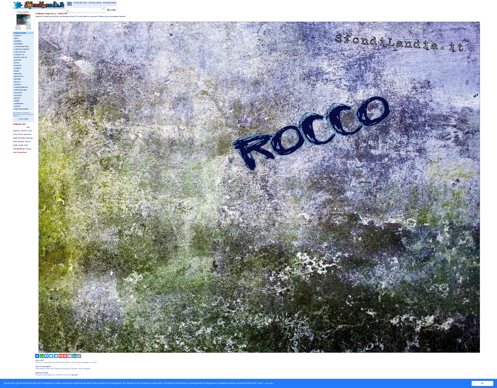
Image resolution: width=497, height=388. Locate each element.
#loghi (15, 138)
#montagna (21, 138)
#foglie (15, 145)
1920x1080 (28, 29)
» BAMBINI (17, 41)
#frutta (21, 134)
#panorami (27, 134)
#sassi (30, 131)
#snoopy (28, 149)
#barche (28, 141)
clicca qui (74, 375)
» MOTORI (17, 79)
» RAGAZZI (17, 95)
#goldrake (16, 131)
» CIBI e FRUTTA (19, 52)
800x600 (18, 25)
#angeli (20, 145)
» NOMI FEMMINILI (20, 87)
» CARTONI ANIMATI (21, 49)
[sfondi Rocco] (259, 352)
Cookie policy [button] (268, 383)
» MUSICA (17, 82)
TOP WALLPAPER (94, 3)
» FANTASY (17, 60)
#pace (28, 127)
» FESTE (16, 63)
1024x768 (28, 25)
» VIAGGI (16, 106)
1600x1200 (18, 29)
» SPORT (16, 101)
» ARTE (16, 38)
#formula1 (21, 141)
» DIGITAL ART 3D (20, 57)
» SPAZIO (16, 98)
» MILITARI (17, 74)
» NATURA (17, 85)
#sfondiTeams (22, 152)
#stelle (26, 145)
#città (15, 141)
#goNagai (29, 138)
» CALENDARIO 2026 (21, 46)
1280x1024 (18, 27)
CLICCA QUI (23, 119)
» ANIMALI (17, 36)
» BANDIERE (18, 44)
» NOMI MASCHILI (20, 90)
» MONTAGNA (18, 76)
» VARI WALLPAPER (20, 109)
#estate (15, 134)
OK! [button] (482, 383)
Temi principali (109, 3)
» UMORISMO (18, 104)
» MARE (16, 71)
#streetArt (24, 131)
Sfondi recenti (80, 3)
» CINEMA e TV (18, 55)
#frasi (15, 152)
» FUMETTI (17, 65)
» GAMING (17, 68)
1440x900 (28, 27)
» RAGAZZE (17, 93)
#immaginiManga (19, 149)
